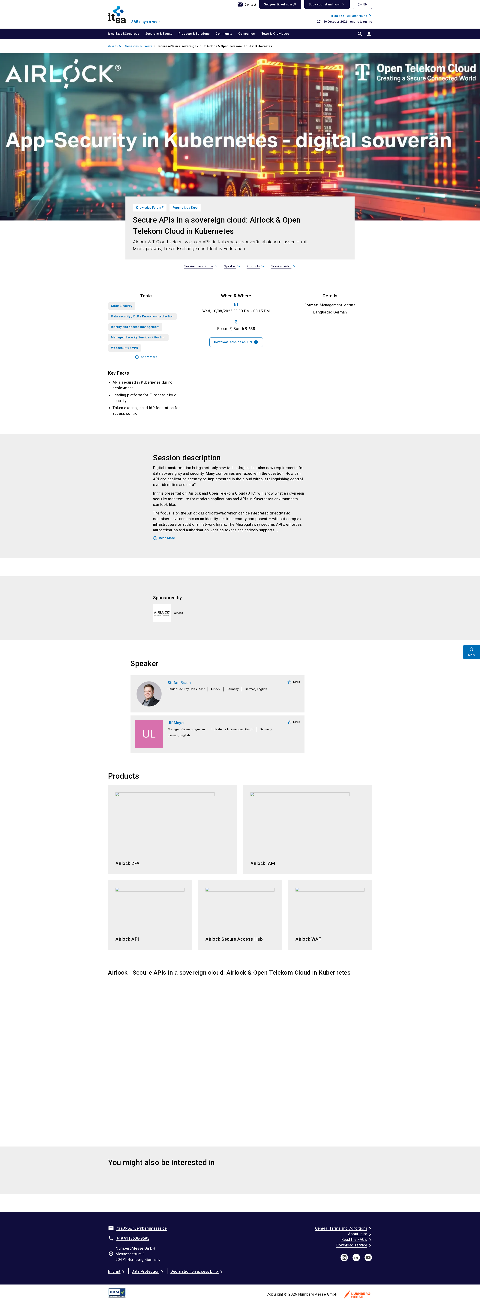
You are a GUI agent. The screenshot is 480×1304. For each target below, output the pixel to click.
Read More (164, 538)
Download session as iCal (236, 342)
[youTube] (368, 1257)
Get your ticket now (278, 4)
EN (362, 4)
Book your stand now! (324, 4)
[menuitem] (126, 33)
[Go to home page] (139, 14)
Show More (146, 357)
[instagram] (344, 1257)
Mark (293, 682)
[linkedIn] (356, 1257)
